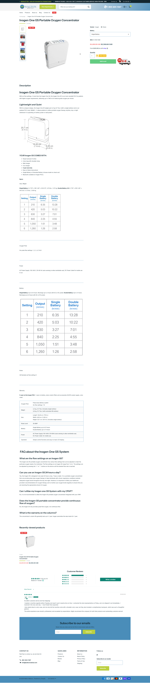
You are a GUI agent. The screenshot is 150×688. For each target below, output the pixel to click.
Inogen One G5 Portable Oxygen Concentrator (28, 557)
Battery (92, 30)
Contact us (114, 1)
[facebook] (97, 655)
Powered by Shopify (39, 678)
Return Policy (81, 656)
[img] (28, 594)
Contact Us (47, 12)
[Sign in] (125, 7)
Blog (40, 12)
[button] (80, 54)
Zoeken (88, 7)
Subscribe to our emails (104, 659)
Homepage (22, 16)
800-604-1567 (26, 660)
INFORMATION (82, 651)
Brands (60, 658)
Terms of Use (81, 661)
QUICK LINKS (62, 651)
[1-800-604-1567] (112, 6)
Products (27, 12)
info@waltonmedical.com (29, 662)
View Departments (47, 6)
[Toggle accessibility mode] (120, 1)
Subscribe (89, 632)
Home (21, 12)
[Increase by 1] (94, 52)
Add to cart (103, 61)
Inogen (97, 27)
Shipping (79, 663)
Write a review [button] (110, 579)
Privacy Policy (81, 658)
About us (34, 12)
